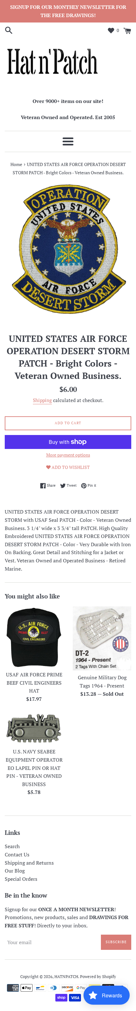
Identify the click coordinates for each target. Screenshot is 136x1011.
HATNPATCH (66, 976)
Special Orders (21, 878)
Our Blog (15, 870)
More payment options (68, 455)
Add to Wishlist (70, 467)
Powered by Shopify (98, 976)
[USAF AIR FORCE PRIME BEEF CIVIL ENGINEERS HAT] (34, 637)
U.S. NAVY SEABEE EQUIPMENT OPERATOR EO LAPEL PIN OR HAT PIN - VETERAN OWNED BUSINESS (34, 767)
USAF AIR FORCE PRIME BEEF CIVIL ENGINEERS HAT (34, 682)
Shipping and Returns (29, 862)
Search (12, 846)
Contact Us (17, 854)
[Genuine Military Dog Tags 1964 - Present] (102, 638)
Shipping (42, 400)
